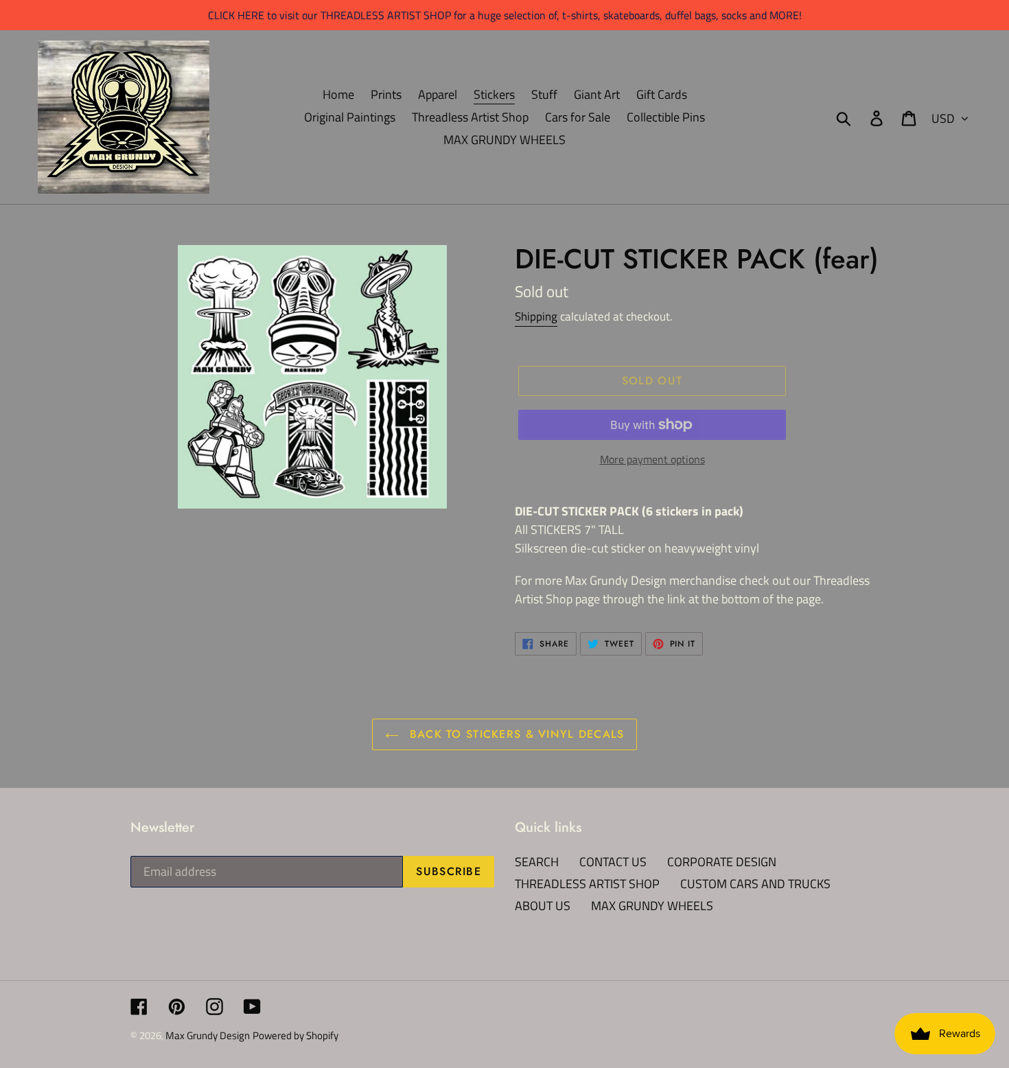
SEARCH (537, 861)
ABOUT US (542, 905)
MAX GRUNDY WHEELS (652, 905)
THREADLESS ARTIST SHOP (587, 883)
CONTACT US (613, 861)
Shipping (536, 316)
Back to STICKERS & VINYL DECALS (515, 734)
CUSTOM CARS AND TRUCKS (755, 883)
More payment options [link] (652, 459)
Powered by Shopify (295, 1035)
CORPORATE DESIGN (721, 861)
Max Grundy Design (207, 1035)
